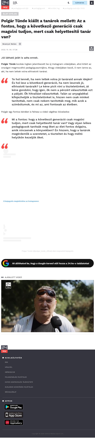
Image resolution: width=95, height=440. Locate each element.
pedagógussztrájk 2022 (75, 8)
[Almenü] (15, 3)
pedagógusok (39, 8)
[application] (47, 306)
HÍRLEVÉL (8, 367)
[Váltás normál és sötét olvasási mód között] (68, 2)
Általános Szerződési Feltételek (19, 387)
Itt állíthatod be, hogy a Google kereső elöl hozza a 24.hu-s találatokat (50, 263)
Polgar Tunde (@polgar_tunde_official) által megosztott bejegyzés (47, 251)
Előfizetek (79, 2)
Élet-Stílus (10, 14)
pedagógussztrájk (20, 8)
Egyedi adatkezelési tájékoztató (19, 382)
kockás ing (54, 8)
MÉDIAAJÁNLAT (10, 392)
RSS (6, 362)
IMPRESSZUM (10, 372)
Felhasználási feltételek (16, 377)
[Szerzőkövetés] (20, 44)
